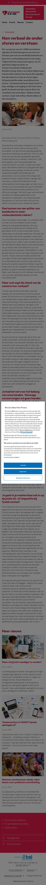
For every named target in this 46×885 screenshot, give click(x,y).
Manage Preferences (23, 478)
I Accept (23, 465)
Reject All (23, 471)
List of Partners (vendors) (11, 457)
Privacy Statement (26, 432)
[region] (23, 442)
